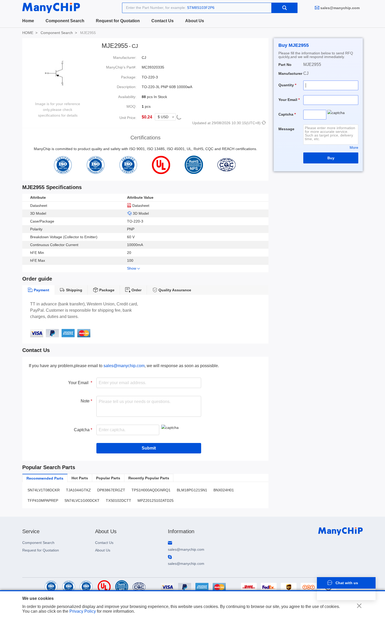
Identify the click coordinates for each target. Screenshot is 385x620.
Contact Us (162, 21)
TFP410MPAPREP (43, 500)
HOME (27, 33)
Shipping (73, 290)
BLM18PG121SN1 (192, 490)
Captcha (82, 430)
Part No (285, 64)
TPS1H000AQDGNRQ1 (150, 490)
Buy (330, 158)
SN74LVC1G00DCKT (82, 500)
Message (286, 129)
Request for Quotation (118, 21)
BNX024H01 (223, 490)
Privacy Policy (82, 611)
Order (135, 290)
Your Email (79, 382)
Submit (149, 448)
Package (106, 290)
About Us (194, 21)
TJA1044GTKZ (78, 490)
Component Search (65, 21)
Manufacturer (290, 73)
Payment (41, 290)
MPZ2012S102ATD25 (156, 500)
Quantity (286, 85)
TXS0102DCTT (118, 500)
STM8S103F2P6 (200, 7)
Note (86, 401)
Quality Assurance (174, 290)
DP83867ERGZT (111, 490)
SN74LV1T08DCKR (44, 490)
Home (28, 21)
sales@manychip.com (340, 8)
